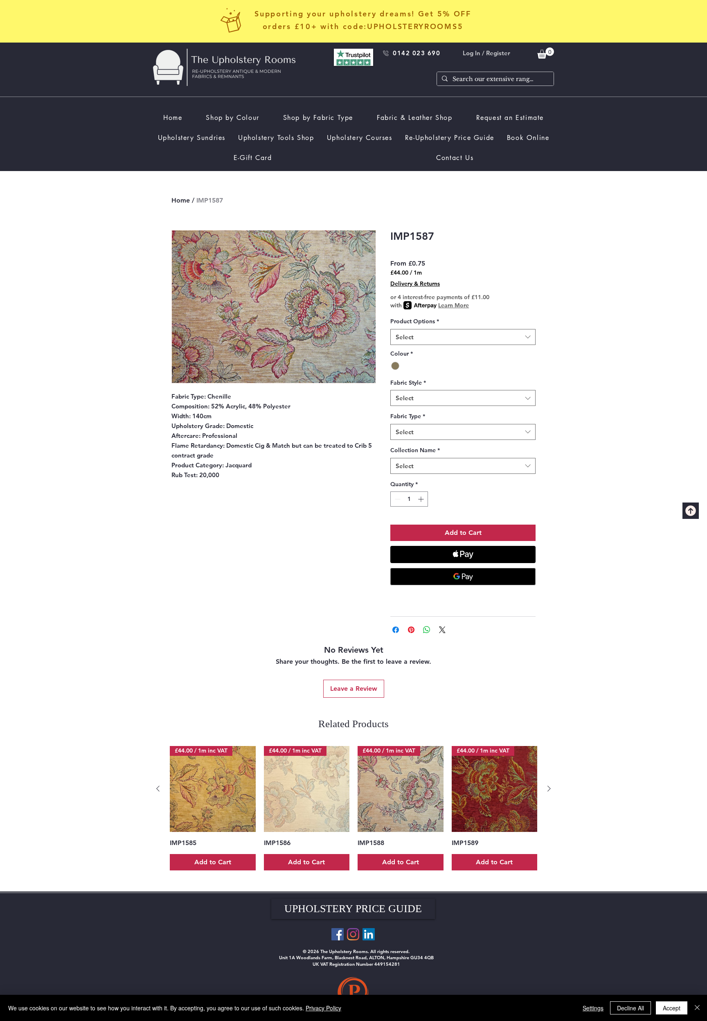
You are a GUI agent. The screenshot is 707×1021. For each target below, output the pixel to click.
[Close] (697, 1007)
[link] (545, 53)
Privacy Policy (323, 1008)
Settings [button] (593, 1008)
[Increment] (422, 499)
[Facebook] (337, 934)
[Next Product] (549, 788)
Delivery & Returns (415, 283)
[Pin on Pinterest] (411, 630)
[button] (353, 909)
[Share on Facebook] (396, 630)
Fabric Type (407, 416)
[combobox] (463, 337)
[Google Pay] (463, 576)
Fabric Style (408, 382)
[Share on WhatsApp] (427, 630)
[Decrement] (397, 499)
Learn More (453, 305)
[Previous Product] (158, 788)
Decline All (630, 1008)
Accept (671, 1008)
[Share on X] (442, 630)
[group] (353, 808)
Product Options (414, 321)
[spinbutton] (409, 499)
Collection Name (415, 450)
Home (180, 200)
